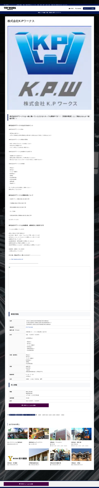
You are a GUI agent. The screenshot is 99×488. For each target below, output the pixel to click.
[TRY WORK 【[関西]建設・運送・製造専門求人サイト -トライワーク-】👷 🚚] (10, 8)
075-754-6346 (29, 327)
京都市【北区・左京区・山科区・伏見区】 (51, 414)
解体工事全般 (12, 414)
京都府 (39, 414)
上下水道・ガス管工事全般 (29, 414)
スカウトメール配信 (89, 8)
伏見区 (62, 414)
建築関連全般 (19, 414)
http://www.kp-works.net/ (17, 259)
